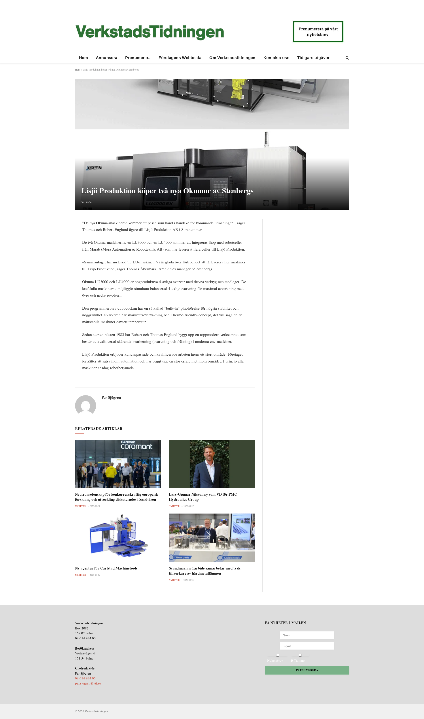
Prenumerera (138, 58)
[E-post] (59, 255)
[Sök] (347, 58)
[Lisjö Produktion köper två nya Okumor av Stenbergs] (212, 144)
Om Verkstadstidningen (232, 58)
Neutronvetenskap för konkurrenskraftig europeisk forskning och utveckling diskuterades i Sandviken (116, 497)
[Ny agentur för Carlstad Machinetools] (118, 538)
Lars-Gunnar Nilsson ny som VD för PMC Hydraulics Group (203, 497)
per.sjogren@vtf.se (88, 683)
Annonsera (106, 58)
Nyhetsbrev (275, 660)
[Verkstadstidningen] (149, 33)
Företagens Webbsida (180, 58)
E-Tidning (298, 660)
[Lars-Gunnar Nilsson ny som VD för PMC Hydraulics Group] (212, 464)
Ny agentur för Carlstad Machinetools (106, 568)
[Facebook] (59, 234)
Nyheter (80, 506)
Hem (83, 58)
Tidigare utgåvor (313, 58)
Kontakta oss (276, 58)
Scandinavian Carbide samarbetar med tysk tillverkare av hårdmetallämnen (204, 571)
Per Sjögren (111, 397)
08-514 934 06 (85, 678)
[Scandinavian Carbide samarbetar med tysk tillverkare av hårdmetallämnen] (212, 538)
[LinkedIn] (59, 244)
